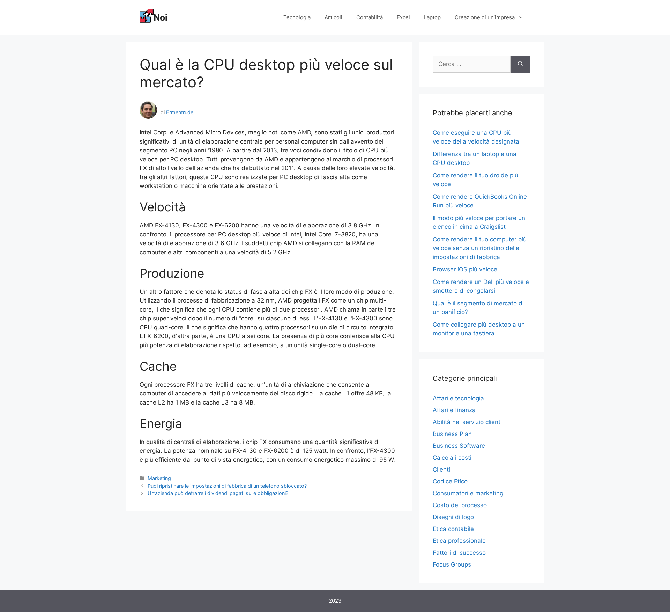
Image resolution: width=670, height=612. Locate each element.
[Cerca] (520, 64)
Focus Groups (452, 564)
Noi (161, 17)
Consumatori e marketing (468, 493)
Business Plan (452, 433)
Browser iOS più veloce (465, 269)
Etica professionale (459, 540)
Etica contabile (453, 528)
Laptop (432, 17)
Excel (403, 17)
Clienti (441, 469)
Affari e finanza (454, 410)
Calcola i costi (452, 457)
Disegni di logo (453, 516)
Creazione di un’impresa (485, 17)
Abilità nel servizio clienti (467, 421)
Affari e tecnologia (458, 398)
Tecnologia (297, 17)
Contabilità (369, 17)
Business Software (459, 445)
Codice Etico (450, 481)
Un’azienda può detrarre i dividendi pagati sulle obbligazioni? (218, 493)
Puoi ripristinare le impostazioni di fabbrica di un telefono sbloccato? (227, 486)
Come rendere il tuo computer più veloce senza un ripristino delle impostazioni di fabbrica (480, 248)
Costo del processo (460, 505)
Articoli (333, 17)
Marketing (159, 478)
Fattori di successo (459, 552)
